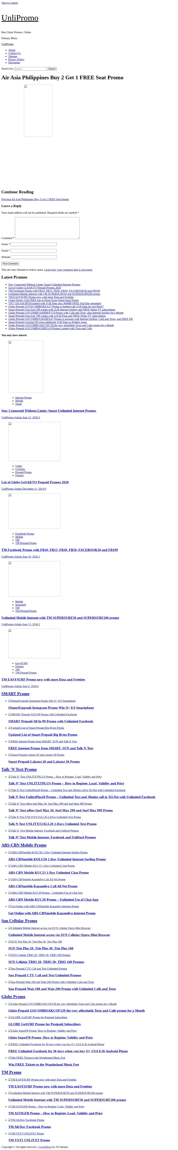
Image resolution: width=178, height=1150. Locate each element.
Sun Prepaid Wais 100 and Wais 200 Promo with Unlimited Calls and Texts (62, 989)
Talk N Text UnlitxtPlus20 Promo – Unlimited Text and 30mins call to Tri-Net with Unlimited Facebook (81, 797)
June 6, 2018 (29, 686)
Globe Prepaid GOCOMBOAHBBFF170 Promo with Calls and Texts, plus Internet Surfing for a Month (65, 312)
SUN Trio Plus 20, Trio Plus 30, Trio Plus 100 (40, 948)
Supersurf (20, 604)
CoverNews (45, 1146)
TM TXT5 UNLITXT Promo (29, 1140)
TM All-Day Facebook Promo (29, 1127)
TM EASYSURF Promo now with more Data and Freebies (41, 297)
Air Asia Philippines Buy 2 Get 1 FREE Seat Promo (35, 199)
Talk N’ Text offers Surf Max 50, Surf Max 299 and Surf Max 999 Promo (60, 810)
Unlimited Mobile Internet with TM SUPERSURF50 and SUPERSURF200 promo (54, 293)
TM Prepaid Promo (26, 543)
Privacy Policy (16, 59)
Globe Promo (13, 996)
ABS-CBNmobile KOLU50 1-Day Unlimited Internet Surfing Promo (57, 859)
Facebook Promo (24, 533)
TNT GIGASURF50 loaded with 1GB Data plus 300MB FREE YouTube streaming (54, 303)
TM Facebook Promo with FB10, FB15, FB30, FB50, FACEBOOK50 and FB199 (54, 290)
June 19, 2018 (30, 556)
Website (5, 257)
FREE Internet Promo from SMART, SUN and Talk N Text (50, 748)
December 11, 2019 (33, 488)
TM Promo (11, 1072)
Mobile (19, 400)
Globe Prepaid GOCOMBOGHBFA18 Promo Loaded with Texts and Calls (50, 328)
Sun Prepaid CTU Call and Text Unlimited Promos (44, 975)
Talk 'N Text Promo (19, 769)
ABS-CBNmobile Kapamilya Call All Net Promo (43, 886)
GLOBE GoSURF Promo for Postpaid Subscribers (44, 1024)
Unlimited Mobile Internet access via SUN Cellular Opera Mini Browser (59, 935)
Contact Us (14, 53)
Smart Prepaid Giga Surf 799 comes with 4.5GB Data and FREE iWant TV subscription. (57, 315)
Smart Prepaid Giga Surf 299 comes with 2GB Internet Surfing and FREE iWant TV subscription (61, 309)
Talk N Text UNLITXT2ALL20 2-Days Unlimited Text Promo (52, 824)
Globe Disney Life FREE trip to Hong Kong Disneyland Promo (43, 300)
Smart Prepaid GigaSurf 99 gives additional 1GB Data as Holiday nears (47, 322)
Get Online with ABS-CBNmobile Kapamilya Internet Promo (52, 913)
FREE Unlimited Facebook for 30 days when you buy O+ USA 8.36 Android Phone (68, 1051)
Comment (7, 238)
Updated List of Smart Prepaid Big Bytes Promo (42, 734)
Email (5, 250)
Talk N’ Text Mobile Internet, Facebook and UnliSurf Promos (52, 837)
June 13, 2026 (30, 417)
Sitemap (12, 56)
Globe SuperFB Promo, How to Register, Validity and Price (50, 1037)
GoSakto (20, 469)
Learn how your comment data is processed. (68, 269)
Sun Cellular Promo (19, 920)
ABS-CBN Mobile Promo (23, 845)
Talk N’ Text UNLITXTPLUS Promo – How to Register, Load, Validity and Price (66, 783)
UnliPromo (19, 17)
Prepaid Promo (23, 472)
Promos (19, 475)
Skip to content (9, 2)
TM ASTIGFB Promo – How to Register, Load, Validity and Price (55, 1113)
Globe (18, 466)
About (11, 50)
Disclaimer (14, 62)
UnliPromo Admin (11, 417)
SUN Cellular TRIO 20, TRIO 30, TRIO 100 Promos (46, 962)
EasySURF (21, 663)
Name (5, 244)
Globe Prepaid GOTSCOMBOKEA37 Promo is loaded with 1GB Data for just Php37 (56, 306)
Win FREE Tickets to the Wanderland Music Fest (43, 1064)
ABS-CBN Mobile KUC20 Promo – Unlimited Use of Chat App (53, 899)
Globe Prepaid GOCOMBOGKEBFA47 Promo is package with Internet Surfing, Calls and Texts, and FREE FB (70, 319)
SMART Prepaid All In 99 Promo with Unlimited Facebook (50, 721)
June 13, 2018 (30, 624)
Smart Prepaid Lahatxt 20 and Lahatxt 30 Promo (44, 761)
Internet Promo (23, 397)
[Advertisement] (89, 162)
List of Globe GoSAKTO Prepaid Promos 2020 (34, 287)
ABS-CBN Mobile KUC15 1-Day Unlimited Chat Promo (48, 872)
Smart (18, 403)
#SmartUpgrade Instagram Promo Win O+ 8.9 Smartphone (51, 707)
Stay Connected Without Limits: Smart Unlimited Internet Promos (44, 284)
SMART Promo (15, 693)
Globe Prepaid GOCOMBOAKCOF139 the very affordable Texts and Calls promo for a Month (61, 325)
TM (17, 539)
